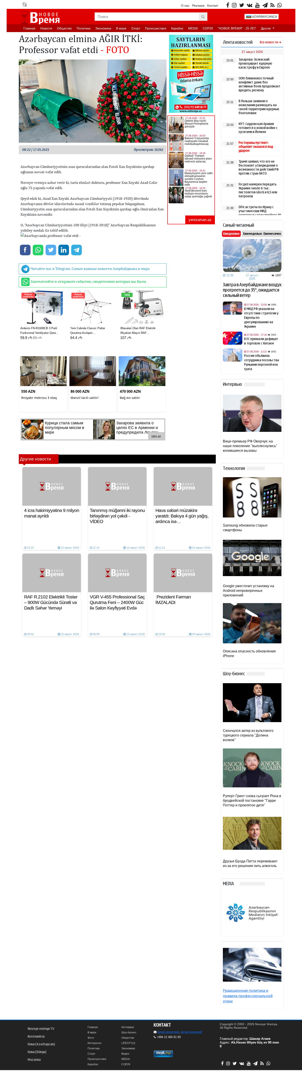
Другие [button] (266, 28)
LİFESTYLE (128, 1043)
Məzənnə (34, 1059)
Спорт (135, 28)
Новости (46, 28)
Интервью (127, 1027)
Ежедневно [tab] (231, 233)
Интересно (94, 1043)
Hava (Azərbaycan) (41, 1044)
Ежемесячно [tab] (272, 233)
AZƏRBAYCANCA (264, 16)
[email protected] (168, 1032)
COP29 (208, 28)
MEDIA (193, 28)
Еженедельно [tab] (253, 233)
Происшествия (155, 28)
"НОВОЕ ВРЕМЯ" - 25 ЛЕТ (237, 28)
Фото (91, 1037)
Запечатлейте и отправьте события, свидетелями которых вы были (88, 281)
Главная (29, 28)
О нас (185, 5)
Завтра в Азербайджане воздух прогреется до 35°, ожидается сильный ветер (252, 290)
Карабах (177, 28)
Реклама (198, 5)
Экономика (103, 28)
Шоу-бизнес (128, 1032)
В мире (121, 28)
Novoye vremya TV (41, 1029)
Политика (83, 28)
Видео (125, 1053)
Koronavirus (36, 1036)
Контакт (212, 5)
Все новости (269, 42)
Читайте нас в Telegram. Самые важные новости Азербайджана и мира (89, 268)
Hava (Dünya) (37, 1052)
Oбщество (64, 28)
